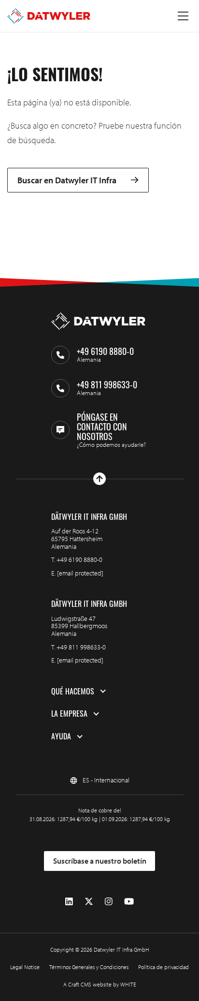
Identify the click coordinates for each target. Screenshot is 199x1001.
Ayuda (61, 736)
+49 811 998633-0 (81, 647)
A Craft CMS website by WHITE (99, 984)
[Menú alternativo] (183, 16)
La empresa (69, 713)
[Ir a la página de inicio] (48, 16)
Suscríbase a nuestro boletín (99, 861)
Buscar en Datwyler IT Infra (66, 180)
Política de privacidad (163, 967)
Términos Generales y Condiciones (88, 967)
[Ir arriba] (99, 479)
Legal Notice (25, 967)
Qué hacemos (72, 691)
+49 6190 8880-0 (79, 559)
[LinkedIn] (69, 901)
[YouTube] (129, 901)
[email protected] (80, 573)
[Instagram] (109, 901)
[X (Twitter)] (89, 901)
